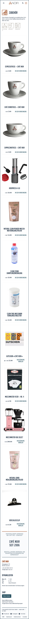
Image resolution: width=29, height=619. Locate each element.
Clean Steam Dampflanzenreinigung (14, 272)
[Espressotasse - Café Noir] (14, 49)
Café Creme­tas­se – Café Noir (14, 107)
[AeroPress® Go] (14, 170)
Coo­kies (25, 617)
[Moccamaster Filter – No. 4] (14, 379)
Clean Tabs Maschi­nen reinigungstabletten (14, 315)
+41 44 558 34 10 (7, 568)
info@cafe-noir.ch (7, 569)
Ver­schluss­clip (14, 520)
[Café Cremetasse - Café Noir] (14, 89)
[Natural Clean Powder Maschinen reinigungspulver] (14, 211)
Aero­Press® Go (14, 188)
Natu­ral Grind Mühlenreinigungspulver (14, 479)
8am (5, 611)
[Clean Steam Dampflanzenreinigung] (14, 253)
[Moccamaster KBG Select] (14, 419)
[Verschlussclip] (14, 502)
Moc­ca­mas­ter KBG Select (14, 437)
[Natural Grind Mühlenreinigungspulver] (14, 460)
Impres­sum (9, 617)
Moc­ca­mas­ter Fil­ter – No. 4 (14, 397)
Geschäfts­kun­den (7, 600)
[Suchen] (22, 3)
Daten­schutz (17, 617)
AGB (3, 617)
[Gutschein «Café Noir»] (14, 338)
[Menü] (3, 3)
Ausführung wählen (21, 360)
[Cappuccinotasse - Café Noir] (14, 130)
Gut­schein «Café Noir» (14, 356)
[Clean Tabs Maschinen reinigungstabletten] (14, 296)
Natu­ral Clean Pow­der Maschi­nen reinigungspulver (14, 230)
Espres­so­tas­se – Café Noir (14, 67)
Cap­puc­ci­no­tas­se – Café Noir (14, 148)
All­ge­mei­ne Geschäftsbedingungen (12, 603)
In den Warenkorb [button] (21, 71)
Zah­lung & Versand (7, 602)
